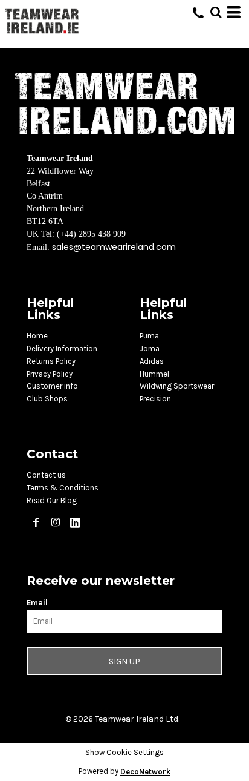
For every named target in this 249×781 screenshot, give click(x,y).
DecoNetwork (145, 771)
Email (37, 602)
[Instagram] (55, 522)
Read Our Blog (52, 500)
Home (37, 335)
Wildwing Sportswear (177, 386)
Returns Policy (51, 361)
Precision (155, 398)
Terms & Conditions (63, 487)
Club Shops (47, 398)
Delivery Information (62, 348)
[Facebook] (36, 522)
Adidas (152, 361)
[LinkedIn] (74, 522)
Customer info (52, 386)
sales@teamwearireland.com (114, 247)
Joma (150, 348)
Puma (149, 335)
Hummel (154, 373)
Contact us (46, 474)
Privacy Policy (50, 373)
